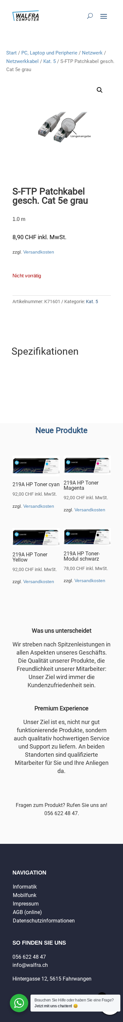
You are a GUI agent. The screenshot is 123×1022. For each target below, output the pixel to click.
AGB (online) (27, 912)
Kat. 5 (49, 61)
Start (11, 53)
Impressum (26, 904)
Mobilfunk (24, 895)
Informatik (25, 887)
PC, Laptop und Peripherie (49, 53)
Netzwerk (92, 53)
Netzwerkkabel (22, 61)
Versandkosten (38, 252)
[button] (100, 90)
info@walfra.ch (30, 965)
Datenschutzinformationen (44, 921)
